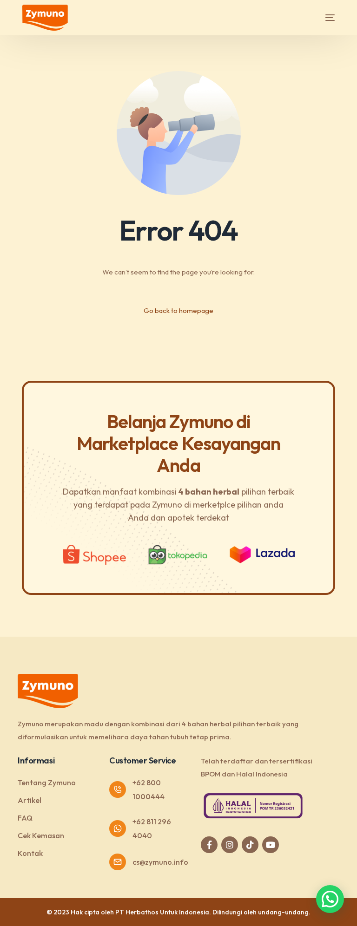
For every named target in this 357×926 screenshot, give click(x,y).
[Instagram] (229, 844)
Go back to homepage (178, 310)
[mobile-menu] (322, 18)
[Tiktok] (250, 844)
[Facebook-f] (209, 844)
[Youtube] (270, 844)
